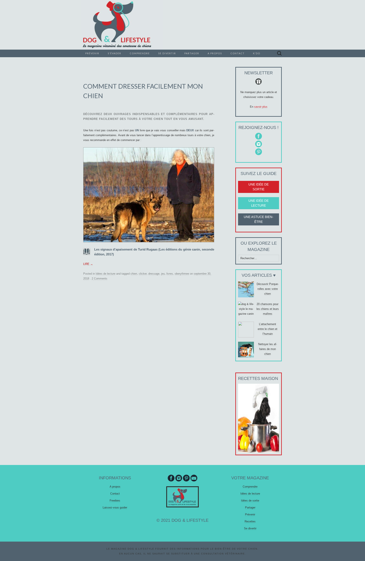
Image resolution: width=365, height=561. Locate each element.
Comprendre (140, 53)
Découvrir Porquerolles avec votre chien (268, 288)
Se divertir (167, 53)
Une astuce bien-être (258, 219)
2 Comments (99, 278)
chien (134, 273)
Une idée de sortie (258, 187)
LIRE (88, 264)
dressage (153, 273)
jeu (163, 273)
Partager (191, 53)
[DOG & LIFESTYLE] (182, 25)
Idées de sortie (250, 500)
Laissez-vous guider (115, 507)
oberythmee (182, 273)
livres (169, 273)
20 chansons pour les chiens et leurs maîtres (267, 308)
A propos (215, 53)
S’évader (114, 53)
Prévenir (92, 53)
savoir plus (260, 106)
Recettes (250, 521)
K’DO (256, 53)
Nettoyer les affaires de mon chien (267, 349)
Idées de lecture (105, 273)
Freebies (115, 500)
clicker (143, 273)
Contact (237, 53)
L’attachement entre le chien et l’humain (267, 329)
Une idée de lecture (258, 203)
